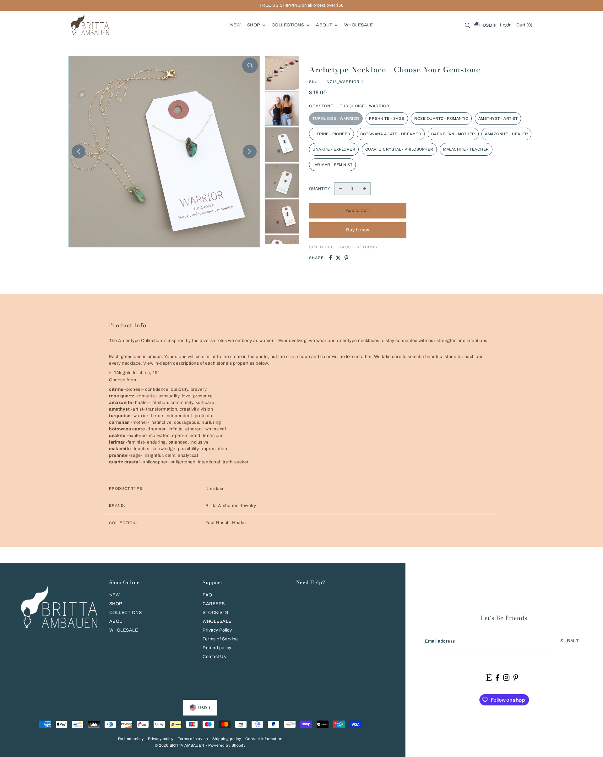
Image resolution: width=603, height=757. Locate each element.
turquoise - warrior (335, 118)
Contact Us (214, 656)
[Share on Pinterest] (346, 257)
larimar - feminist (332, 165)
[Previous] (78, 151)
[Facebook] (497, 677)
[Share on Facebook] (330, 257)
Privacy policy (161, 739)
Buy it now (357, 230)
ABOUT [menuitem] (324, 25)
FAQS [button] (345, 247)
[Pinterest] (515, 677)
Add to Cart (358, 210)
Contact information (264, 739)
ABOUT (117, 621)
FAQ (207, 595)
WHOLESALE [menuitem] (358, 25)
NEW (114, 595)
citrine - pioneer (331, 134)
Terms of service (193, 739)
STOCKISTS (215, 612)
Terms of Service (220, 639)
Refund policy (217, 647)
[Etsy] (489, 677)
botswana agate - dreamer (390, 134)
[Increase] (364, 189)
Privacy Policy (217, 630)
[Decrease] (340, 189)
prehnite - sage (387, 118)
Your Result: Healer (226, 522)
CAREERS (214, 603)
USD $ (489, 25)
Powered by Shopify (226, 745)
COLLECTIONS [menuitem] (288, 25)
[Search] (467, 25)
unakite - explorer (333, 149)
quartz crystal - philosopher (399, 149)
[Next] (250, 151)
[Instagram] (506, 677)
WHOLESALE (123, 630)
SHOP (115, 603)
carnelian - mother (453, 134)
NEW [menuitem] (235, 25)
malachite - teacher (466, 149)
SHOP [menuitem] (254, 25)
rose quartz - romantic (441, 118)
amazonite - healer (506, 134)
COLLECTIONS (125, 612)
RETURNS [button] (366, 247)
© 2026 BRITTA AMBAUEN (179, 745)
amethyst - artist (498, 118)
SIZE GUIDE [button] (321, 247)
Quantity (319, 188)
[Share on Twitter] (338, 257)
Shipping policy (226, 739)
